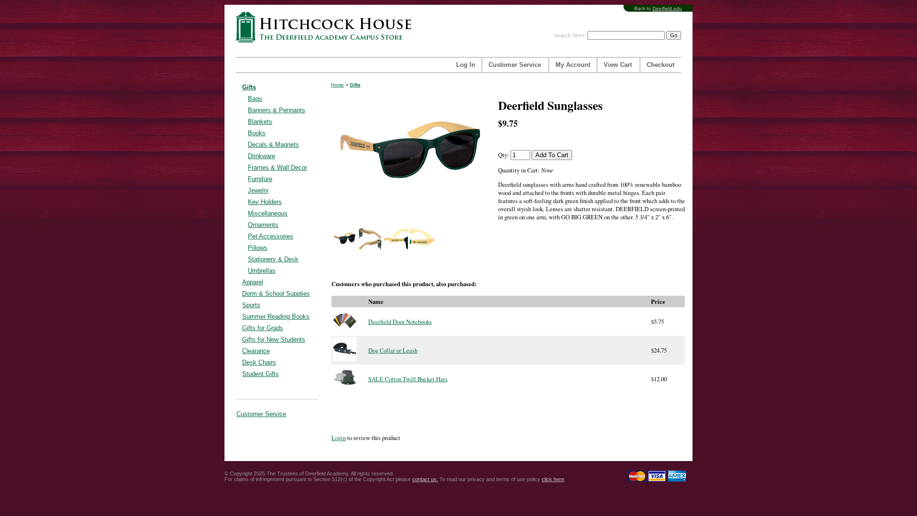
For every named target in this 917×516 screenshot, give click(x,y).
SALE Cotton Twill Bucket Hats (408, 379)
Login (338, 438)
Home (337, 84)
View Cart (618, 65)
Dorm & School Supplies (276, 293)
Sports (251, 305)
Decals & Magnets (273, 144)
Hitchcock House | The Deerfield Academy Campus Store (326, 27)
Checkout (660, 65)
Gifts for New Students (273, 339)
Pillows (257, 247)
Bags (255, 98)
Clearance (256, 351)
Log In (465, 65)
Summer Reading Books (275, 316)
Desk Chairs (259, 362)
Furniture (260, 179)
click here (553, 479)
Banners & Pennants (276, 110)
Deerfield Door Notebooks (400, 322)
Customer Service (515, 65)
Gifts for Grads (262, 328)
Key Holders (265, 201)
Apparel (252, 282)
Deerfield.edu (667, 8)
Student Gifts (260, 373)
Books (257, 133)
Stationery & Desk (273, 259)
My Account (572, 65)
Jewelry (258, 190)
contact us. (425, 479)
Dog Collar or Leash (392, 350)
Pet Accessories (270, 236)
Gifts (249, 87)
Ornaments (263, 224)
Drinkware (261, 156)
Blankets (260, 121)
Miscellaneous (268, 213)
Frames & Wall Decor (277, 167)
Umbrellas (262, 270)
